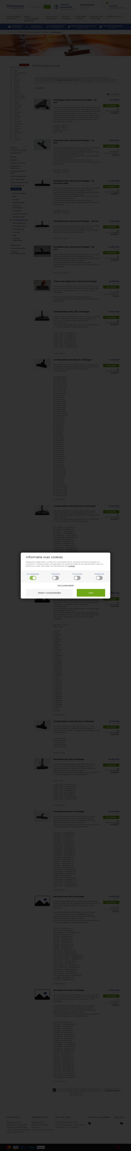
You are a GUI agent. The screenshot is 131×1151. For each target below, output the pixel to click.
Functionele (77, 574)
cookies (71, 566)
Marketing (55, 574)
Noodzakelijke (33, 574)
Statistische (99, 574)
